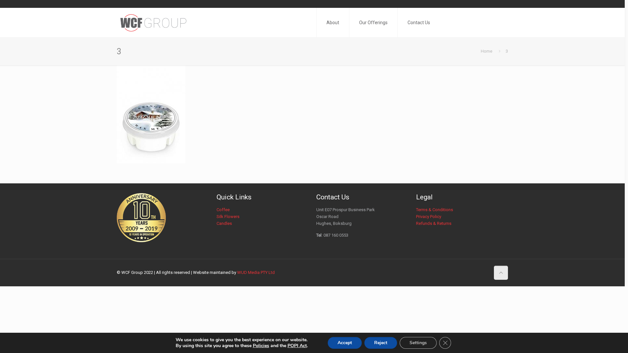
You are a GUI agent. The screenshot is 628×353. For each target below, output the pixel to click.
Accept (345, 343)
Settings (418, 343)
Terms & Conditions (434, 209)
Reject (380, 343)
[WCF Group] (153, 22)
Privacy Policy (428, 216)
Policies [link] (261, 346)
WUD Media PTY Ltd (256, 272)
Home (486, 51)
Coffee (223, 209)
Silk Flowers (228, 216)
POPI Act (297, 346)
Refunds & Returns (433, 223)
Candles (224, 223)
